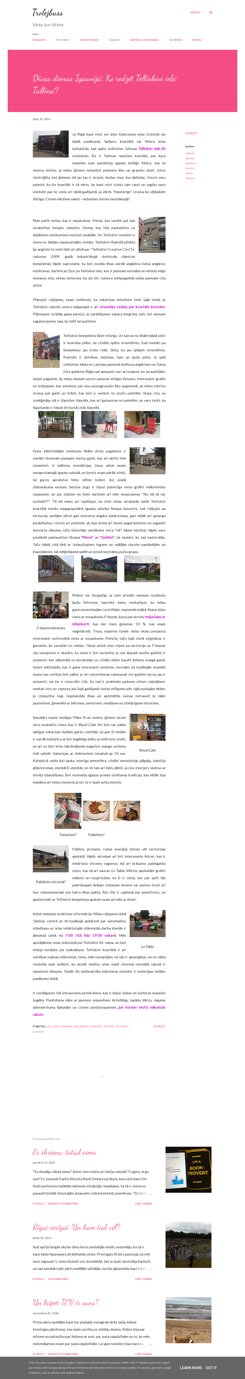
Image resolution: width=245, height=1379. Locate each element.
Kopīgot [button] (191, 133)
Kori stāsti (62, 39)
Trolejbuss (47, 12)
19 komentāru (58, 1278)
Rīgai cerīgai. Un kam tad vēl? (76, 1227)
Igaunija (189, 158)
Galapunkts (39, 39)
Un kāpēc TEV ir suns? (65, 1302)
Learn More (191, 1368)
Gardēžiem (175, 39)
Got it (211, 1368)
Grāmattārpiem (89, 39)
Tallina (188, 173)
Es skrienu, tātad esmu (65, 1152)
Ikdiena (197, 39)
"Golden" (107, 537)
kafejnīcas (190, 163)
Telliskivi (190, 178)
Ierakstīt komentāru (63, 1203)
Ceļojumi (114, 39)
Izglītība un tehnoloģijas (144, 39)
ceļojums (190, 153)
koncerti (190, 168)
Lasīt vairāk (143, 1203)
